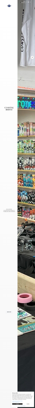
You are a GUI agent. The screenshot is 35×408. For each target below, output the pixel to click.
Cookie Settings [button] (22, 405)
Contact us (23, 2)
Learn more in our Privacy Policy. (17, 401)
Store (24, 1)
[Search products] (32, 57)
